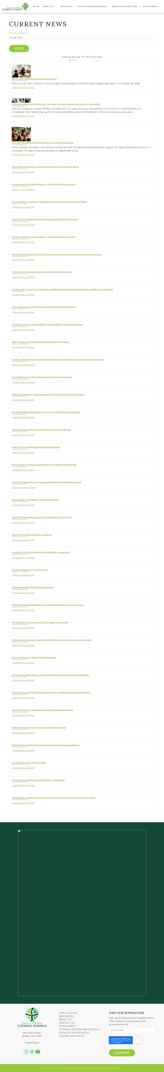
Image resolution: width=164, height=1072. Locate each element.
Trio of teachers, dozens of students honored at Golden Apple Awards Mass (49, 202)
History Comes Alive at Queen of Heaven (32, 535)
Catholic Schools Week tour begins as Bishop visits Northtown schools (46, 482)
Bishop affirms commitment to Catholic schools (35, 500)
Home (36, 6)
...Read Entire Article (23, 87)
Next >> (99, 60)
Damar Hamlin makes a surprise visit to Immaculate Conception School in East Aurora (53, 798)
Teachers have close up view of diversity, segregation (38, 780)
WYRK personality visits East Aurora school (32, 587)
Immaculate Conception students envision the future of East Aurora (45, 167)
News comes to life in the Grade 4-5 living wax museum (39, 727)
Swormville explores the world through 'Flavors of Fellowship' (42, 377)
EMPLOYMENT (67, 1026)
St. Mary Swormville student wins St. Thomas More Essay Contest (44, 184)
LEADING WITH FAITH (71, 1036)
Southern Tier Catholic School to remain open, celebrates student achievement (51, 692)
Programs (66, 6)
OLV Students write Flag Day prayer (29, 763)
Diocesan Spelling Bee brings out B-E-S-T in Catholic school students (46, 412)
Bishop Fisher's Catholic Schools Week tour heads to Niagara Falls (44, 464)
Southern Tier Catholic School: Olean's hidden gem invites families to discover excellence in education (62, 289)
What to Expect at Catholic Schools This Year (34, 657)
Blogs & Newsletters (124, 6)
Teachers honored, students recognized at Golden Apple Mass (42, 710)
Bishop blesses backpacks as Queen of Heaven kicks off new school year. (48, 605)
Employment (150, 6)
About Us (48, 6)
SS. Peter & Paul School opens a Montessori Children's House (42, 272)
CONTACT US (66, 1022)
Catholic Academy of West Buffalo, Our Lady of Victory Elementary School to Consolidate (56, 104)
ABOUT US (65, 1019)
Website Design (101, 1068)
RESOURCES (66, 1016)
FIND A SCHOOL (68, 1013)
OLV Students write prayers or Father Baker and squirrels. (40, 622)
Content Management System (77, 1068)
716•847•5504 (32, 1042)
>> (95, 60)
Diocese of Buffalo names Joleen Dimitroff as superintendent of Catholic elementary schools (58, 359)
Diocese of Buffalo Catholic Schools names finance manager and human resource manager (57, 254)
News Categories (18, 33)
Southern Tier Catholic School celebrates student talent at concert (45, 219)
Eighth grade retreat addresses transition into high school (40, 342)
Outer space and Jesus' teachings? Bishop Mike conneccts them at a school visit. (52, 640)
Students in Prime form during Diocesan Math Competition (41, 552)
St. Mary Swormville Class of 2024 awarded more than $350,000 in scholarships (50, 675)
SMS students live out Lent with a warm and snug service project (44, 307)
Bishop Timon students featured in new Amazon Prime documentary (46, 745)
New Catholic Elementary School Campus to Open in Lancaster (43, 142)
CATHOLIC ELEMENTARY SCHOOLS (79, 1029)
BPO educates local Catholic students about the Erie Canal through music (48, 394)
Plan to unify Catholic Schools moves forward (34, 79)
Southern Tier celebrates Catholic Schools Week (36, 447)
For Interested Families (92, 6)
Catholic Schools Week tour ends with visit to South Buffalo (41, 429)
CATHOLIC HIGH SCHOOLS (74, 1032)
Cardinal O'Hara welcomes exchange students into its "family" (42, 517)
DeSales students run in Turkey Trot (30, 570)
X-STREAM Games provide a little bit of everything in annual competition (47, 324)
